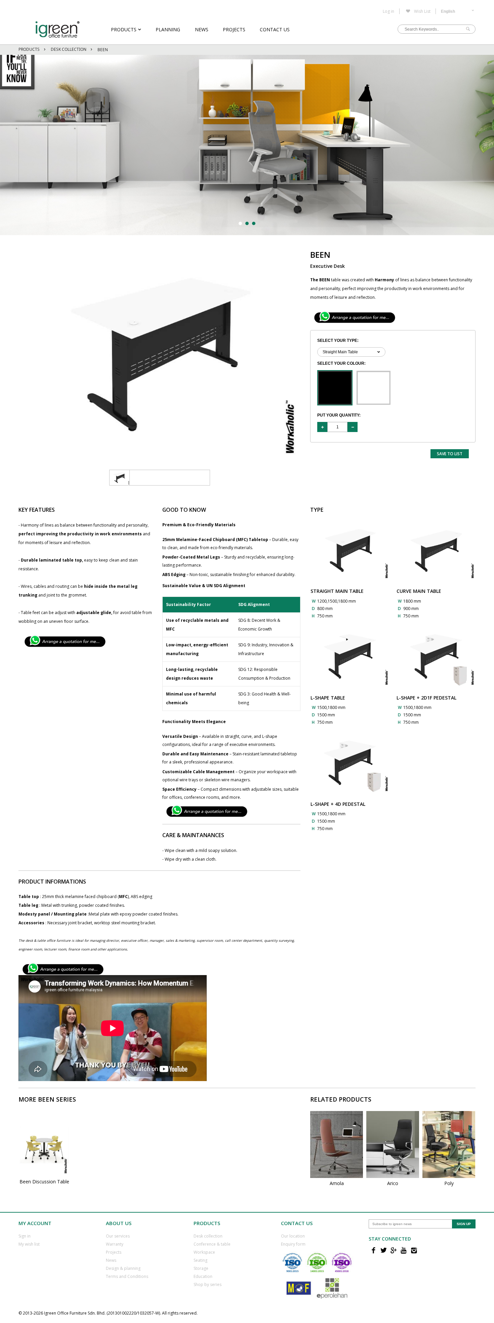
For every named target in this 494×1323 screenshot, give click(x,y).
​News (111, 1260)
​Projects (113, 1252)
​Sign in (24, 1236)
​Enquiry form (293, 1244)
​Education (203, 1276)
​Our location (293, 1236)
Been (102, 49)
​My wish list (29, 1244)
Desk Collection (68, 49)
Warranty (114, 1244)
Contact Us (275, 29)
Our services (118, 1236)
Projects (234, 29)
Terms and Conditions (127, 1276)
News (201, 29)
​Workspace (204, 1252)
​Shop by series (207, 1284)
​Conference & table (212, 1244)
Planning (168, 29)
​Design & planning (123, 1268)
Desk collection (208, 1236)
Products (123, 29)
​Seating (200, 1260)
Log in (388, 11)
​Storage (201, 1268)
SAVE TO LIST (449, 454)
